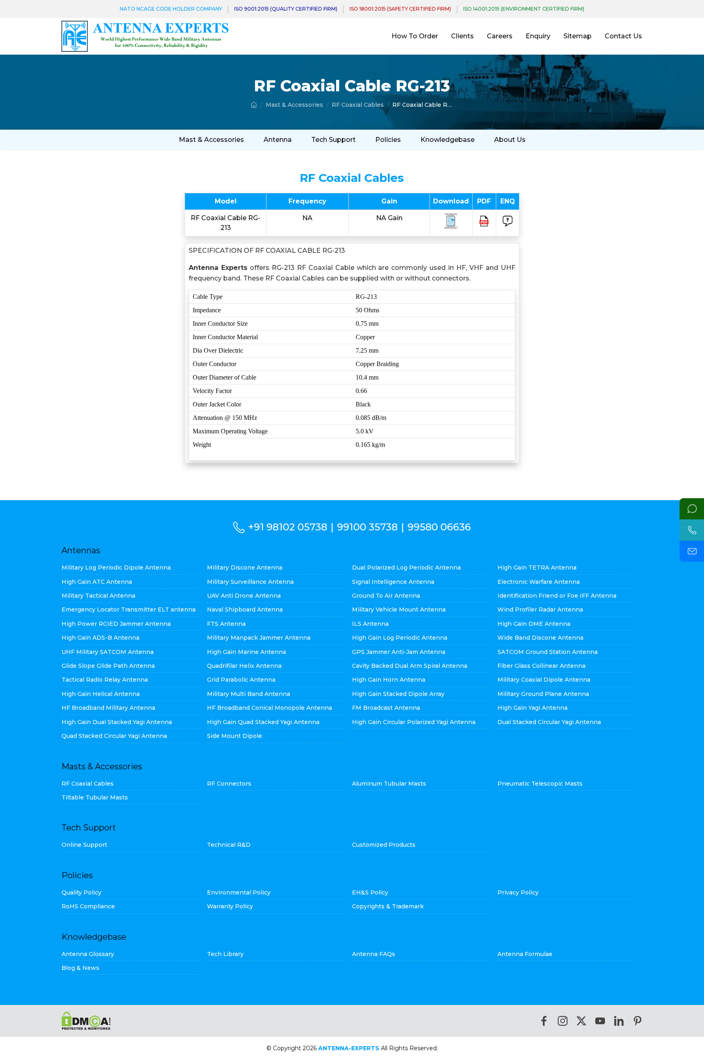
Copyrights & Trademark (388, 906)
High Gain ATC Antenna (97, 581)
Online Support (84, 844)
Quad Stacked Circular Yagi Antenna (114, 736)
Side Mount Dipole (234, 736)
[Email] (692, 551)
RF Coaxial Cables (358, 104)
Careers (500, 36)
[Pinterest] (637, 1021)
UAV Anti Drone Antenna (244, 595)
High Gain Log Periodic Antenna (399, 637)
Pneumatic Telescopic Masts (540, 783)
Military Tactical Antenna (98, 595)
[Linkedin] (619, 1021)
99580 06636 (439, 527)
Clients (462, 36)
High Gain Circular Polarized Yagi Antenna (413, 722)
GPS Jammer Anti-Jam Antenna (398, 652)
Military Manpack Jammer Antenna (258, 637)
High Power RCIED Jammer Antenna (116, 623)
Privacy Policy (518, 892)
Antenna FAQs (373, 954)
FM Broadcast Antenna (386, 707)
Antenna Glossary (88, 954)
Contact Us (623, 36)
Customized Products (384, 844)
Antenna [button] (278, 140)
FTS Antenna (226, 623)
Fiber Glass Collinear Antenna (541, 665)
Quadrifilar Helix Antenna (244, 665)
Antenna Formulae (524, 954)
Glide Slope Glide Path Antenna (108, 665)
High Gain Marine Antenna (246, 652)
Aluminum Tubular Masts (389, 783)
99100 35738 (367, 527)
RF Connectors (229, 783)
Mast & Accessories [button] (211, 140)
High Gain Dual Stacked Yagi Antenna (117, 722)
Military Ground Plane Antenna (543, 694)
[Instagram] (563, 1021)
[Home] (254, 105)
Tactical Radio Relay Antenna (105, 679)
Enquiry (538, 36)
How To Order (415, 36)
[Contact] (692, 508)
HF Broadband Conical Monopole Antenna (269, 707)
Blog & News (80, 968)
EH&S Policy (370, 892)
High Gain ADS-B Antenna (100, 637)
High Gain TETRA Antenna (536, 567)
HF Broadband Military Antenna (108, 707)
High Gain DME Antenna (533, 623)
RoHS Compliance (88, 906)
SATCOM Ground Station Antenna (547, 652)
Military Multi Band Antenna (248, 694)
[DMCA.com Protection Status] (86, 1020)
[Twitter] (581, 1021)
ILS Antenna (370, 623)
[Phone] (692, 530)
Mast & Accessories (294, 104)
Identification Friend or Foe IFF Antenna (556, 595)
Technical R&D (229, 844)
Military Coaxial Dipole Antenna (543, 679)
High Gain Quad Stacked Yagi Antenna (263, 722)
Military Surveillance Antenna (250, 581)
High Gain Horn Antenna (388, 679)
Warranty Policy (230, 906)
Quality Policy (81, 892)
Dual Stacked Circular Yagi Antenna (549, 722)
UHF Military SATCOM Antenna (108, 652)
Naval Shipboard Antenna (245, 609)
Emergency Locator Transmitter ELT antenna (129, 609)
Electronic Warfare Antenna (538, 581)
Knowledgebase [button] (447, 140)
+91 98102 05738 (287, 527)
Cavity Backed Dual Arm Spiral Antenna (409, 665)
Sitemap (577, 36)
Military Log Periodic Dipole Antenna (116, 567)
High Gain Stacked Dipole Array (398, 694)
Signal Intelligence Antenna (393, 581)
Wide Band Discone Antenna (540, 637)
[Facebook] (544, 1021)
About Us (510, 140)
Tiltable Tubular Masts (95, 797)
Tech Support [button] (333, 140)
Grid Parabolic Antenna (241, 679)
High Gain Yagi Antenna (532, 707)
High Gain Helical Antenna (101, 694)
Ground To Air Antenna (386, 595)
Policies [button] (388, 140)
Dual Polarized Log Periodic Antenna (406, 567)
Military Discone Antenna (244, 567)
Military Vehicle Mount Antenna (399, 609)
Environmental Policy (239, 892)
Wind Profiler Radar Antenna (540, 609)
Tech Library (225, 954)
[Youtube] (600, 1021)
